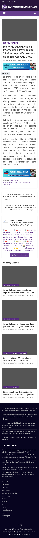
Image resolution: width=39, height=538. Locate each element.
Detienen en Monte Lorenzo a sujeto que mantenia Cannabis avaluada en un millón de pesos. (20, 197)
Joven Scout (14, 180)
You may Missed (11, 262)
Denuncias (5, 485)
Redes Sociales (7, 510)
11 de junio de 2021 (9, 60)
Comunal (6, 43)
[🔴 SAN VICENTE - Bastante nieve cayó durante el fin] (19, 234)
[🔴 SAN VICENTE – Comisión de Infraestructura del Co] (30, 245)
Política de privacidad (9, 532)
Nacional (4, 499)
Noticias (14, 43)
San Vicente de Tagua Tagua (12, 182)
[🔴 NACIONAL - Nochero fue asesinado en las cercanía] (8, 234)
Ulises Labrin (7, 184)
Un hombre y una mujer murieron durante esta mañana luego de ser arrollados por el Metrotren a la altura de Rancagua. (19, 208)
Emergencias (6, 490)
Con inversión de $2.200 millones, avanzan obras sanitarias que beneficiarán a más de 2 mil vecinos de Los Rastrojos (19, 425)
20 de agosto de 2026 (10, 363)
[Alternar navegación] (4, 13)
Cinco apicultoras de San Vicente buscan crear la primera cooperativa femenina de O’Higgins (18, 394)
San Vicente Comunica (24, 60)
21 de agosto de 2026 (10, 295)
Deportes (5, 487)
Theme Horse (30, 532)
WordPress (26, 534)
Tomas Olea (26, 182)
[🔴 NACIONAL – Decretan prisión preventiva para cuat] (8, 245)
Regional (15, 285)
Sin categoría (6, 516)
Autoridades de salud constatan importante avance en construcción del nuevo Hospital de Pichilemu (18, 292)
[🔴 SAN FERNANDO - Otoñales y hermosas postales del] (30, 234)
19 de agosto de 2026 (10, 397)
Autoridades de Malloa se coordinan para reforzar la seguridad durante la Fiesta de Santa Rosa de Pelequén (19, 326)
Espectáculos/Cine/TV (9, 493)
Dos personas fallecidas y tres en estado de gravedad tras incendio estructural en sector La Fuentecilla (18, 474)
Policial (4, 507)
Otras (3, 504)
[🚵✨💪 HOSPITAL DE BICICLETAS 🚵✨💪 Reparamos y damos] (19, 245)
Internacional (6, 496)
